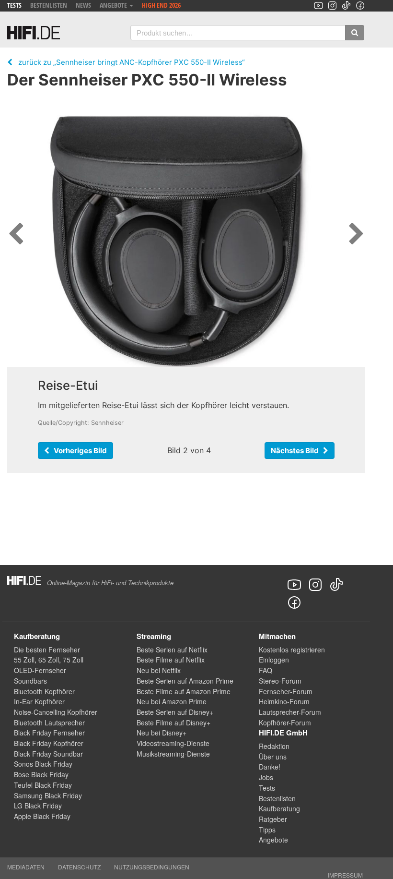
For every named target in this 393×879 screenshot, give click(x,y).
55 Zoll (24, 659)
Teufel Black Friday (43, 785)
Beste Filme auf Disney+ (173, 722)
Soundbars (30, 681)
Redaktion (274, 746)
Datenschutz (79, 867)
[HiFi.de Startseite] (33, 33)
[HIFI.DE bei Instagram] (332, 5)
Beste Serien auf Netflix (172, 649)
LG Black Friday (38, 805)
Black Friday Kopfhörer (48, 743)
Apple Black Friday (42, 816)
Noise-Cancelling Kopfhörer (55, 712)
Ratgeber (273, 819)
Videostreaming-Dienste (173, 743)
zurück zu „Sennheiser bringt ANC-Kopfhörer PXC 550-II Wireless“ (128, 62)
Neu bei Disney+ (161, 732)
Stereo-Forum (280, 681)
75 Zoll (73, 659)
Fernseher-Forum (285, 691)
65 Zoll (48, 659)
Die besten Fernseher (47, 649)
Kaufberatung (279, 808)
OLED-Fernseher (40, 670)
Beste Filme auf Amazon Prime (184, 691)
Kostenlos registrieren (292, 649)
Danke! (269, 766)
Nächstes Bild (297, 450)
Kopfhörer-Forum (285, 722)
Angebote (273, 839)
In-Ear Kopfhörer (39, 701)
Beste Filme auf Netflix (171, 659)
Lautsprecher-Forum (290, 712)
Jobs (266, 777)
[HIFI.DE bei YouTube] (318, 5)
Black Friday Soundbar (48, 754)
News (83, 5)
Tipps (267, 829)
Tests (14, 5)
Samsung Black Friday (48, 795)
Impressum (345, 875)
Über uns (273, 756)
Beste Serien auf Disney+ (175, 712)
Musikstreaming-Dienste (173, 754)
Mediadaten (26, 867)
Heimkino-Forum (284, 701)
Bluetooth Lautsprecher (49, 722)
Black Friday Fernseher (49, 732)
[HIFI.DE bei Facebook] (360, 5)
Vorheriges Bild (78, 450)
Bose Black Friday (41, 774)
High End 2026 (161, 5)
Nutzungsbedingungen (151, 867)
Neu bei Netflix (159, 670)
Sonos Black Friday (43, 764)
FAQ (265, 670)
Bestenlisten (48, 5)
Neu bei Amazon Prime (172, 701)
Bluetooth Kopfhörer (44, 691)
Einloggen (274, 659)
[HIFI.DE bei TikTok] (346, 5)
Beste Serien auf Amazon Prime (185, 681)
